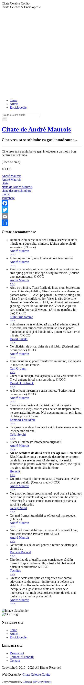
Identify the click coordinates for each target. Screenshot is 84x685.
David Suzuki (19, 339)
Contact (15, 660)
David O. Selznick (22, 383)
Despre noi (17, 653)
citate (5, 183)
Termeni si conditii (22, 657)
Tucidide (15, 570)
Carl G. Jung (18, 368)
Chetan (27, 681)
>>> (12, 254)
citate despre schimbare (16, 190)
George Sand (18, 508)
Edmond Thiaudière (22, 420)
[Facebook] (42, 203)
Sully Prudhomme (21, 317)
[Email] (42, 216)
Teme (13, 100)
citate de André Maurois (17, 187)
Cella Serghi (18, 434)
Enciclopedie (18, 107)
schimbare (8, 198)
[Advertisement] (42, 53)
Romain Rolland (20, 552)
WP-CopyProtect (42, 681)
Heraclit (15, 471)
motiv (5, 194)
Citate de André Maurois (36, 129)
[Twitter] (42, 209)
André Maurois (11, 176)
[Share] (42, 222)
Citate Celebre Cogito (36, 674)
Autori (14, 104)
